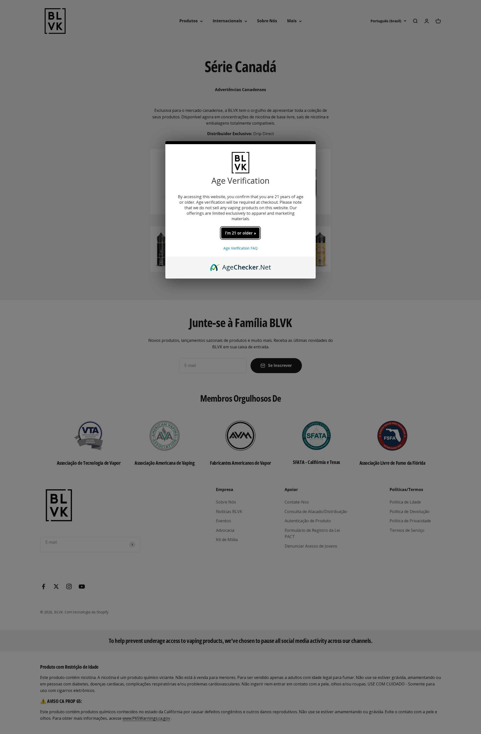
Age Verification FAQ (240, 248)
